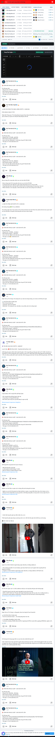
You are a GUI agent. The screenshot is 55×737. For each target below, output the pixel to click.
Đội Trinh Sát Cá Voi (11, 81)
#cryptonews (12, 402)
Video (28, 47)
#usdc (16, 595)
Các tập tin (45, 47)
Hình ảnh (21, 47)
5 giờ (7, 272)
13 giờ (7, 686)
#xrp (16, 472)
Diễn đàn (10, 39)
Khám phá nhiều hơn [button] (5, 734)
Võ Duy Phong (40, 17)
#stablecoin (19, 572)
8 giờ (7, 414)
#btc (16, 494)
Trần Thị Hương (41, 9)
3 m (7, 82)
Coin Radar (9, 294)
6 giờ (7, 319)
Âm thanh (36, 47)
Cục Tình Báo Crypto (11, 104)
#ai (16, 572)
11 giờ (7, 485)
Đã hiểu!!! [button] (48, 733)
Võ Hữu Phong (40, 12)
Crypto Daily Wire (10, 199)
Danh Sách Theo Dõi (48, 52)
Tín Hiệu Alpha (10, 341)
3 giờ (7, 225)
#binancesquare (5, 402)
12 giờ (7, 633)
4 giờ (7, 248)
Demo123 (39, 36)
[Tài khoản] (52, 2)
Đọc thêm (4, 96)
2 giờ (7, 154)
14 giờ (7, 709)
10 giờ (7, 438)
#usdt (20, 595)
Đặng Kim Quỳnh (41, 20)
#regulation (18, 402)
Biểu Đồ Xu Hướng (39, 52)
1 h (6, 130)
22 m (7, 106)
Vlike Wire (8, 176)
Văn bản (12, 47)
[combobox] (18, 2)
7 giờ (7, 367)
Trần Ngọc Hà (40, 14)
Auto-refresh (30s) (44, 39)
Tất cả (4, 47)
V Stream (8, 507)
